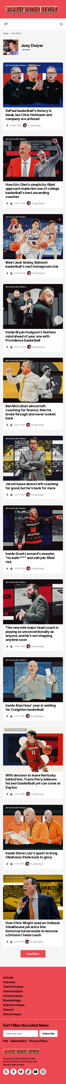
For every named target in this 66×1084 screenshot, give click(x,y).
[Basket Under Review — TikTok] (28, 1072)
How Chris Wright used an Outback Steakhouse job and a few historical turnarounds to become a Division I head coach (33, 929)
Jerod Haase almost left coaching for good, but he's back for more (32, 486)
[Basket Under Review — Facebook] (13, 1072)
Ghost (30, 1061)
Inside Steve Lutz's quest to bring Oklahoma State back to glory (32, 855)
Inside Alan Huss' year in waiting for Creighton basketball (31, 707)
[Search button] (61, 24)
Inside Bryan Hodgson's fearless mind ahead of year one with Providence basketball (31, 336)
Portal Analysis (13, 996)
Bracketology (12, 1000)
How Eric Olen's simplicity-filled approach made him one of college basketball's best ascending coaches (32, 191)
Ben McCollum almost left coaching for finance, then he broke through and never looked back (30, 412)
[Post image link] (33, 85)
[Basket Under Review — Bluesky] (21, 1072)
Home (5, 33)
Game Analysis (13, 991)
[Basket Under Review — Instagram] (43, 1072)
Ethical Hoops (12, 1014)
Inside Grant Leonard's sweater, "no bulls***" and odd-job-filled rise (30, 558)
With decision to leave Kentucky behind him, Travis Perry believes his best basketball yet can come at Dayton (33, 781)
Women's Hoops (13, 1005)
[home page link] (32, 9)
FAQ (5, 1041)
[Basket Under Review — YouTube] (36, 1072)
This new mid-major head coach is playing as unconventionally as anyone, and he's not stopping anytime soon (32, 633)
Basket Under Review (13, 1064)
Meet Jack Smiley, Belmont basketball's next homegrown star (32, 264)
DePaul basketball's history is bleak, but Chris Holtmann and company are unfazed (29, 115)
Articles (8, 977)
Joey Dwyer (35, 125)
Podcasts (9, 982)
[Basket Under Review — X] (6, 1072)
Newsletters (19, 1041)
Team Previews (13, 986)
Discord (8, 1009)
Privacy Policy (38, 1041)
